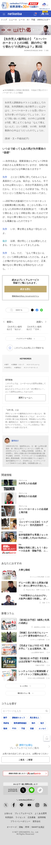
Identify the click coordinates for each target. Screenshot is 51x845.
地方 (42, 723)
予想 (33, 20)
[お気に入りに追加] (10, 348)
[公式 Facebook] (14, 805)
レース (22, 20)
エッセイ (42, 728)
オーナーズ (12, 827)
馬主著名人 (34, 718)
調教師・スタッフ (18, 364)
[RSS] (45, 805)
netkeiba (15, 14)
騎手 (7, 364)
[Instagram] (37, 805)
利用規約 (9, 817)
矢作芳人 (8, 367)
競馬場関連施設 (20, 723)
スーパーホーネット (31, 367)
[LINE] (21, 805)
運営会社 (37, 821)
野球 (27, 827)
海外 (33, 723)
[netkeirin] (25, 773)
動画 (5, 728)
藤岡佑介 (18, 367)
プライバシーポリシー (20, 821)
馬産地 (6, 723)
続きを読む (25, 289)
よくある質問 (41, 813)
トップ (4, 20)
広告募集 (32, 817)
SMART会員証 (37, 827)
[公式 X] (6, 805)
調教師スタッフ (18, 718)
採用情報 (42, 817)
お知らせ (8, 813)
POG (14, 728)
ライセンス (20, 817)
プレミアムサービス (23, 813)
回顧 (32, 728)
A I (28, 20)
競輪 (46, 13)
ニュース (13, 20)
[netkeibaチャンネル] (29, 805)
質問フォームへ (25, 398)
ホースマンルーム (34, 364)
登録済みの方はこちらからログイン (25, 296)
